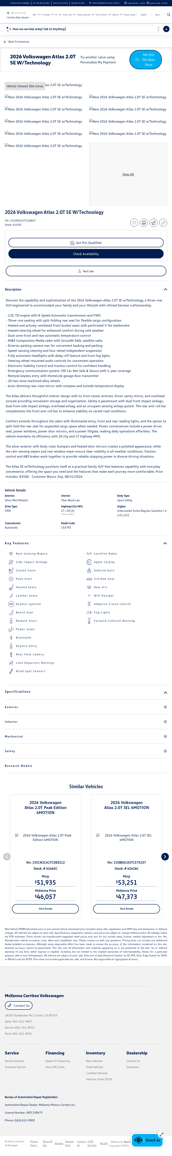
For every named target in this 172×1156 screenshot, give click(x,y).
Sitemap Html (69, 1143)
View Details (45, 908)
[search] (168, 14)
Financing (55, 1052)
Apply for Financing (58, 1061)
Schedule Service (15, 1067)
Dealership (136, 1052)
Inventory (95, 1052)
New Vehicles (94, 1061)
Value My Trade (55, 1067)
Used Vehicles (94, 1067)
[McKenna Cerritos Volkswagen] (16, 12)
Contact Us (21, 1005)
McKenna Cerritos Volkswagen (14, 1143)
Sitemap (59, 1143)
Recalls (104, 1143)
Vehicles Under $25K (99, 1079)
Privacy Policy (34, 1143)
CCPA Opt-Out (91, 1143)
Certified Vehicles (97, 1073)
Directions (132, 1067)
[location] (90, 3)
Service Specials (14, 1061)
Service (12, 1052)
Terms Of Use (47, 1143)
